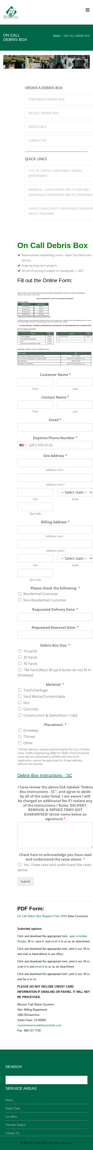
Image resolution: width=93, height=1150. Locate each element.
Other (28, 743)
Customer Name (55, 374)
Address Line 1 (55, 470)
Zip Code (35, 514)
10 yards (30, 651)
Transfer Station (15, 1125)
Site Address (55, 456)
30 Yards (30, 663)
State (75, 499)
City (35, 499)
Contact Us (12, 1133)
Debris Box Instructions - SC (45, 775)
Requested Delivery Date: (55, 609)
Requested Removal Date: (55, 627)
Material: (55, 684)
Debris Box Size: (55, 645)
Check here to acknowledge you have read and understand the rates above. (55, 857)
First (35, 389)
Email (55, 420)
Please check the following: (55, 588)
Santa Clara (12, 1108)
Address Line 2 (55, 484)
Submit (25, 881)
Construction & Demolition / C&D (50, 715)
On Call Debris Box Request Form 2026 (42, 916)
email (54, 941)
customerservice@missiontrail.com (39, 1025)
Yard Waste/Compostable (44, 696)
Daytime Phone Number (55, 438)
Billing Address (55, 522)
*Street (29, 736)
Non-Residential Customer (44, 600)
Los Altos (11, 1116)
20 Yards (30, 657)
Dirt (26, 702)
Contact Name (55, 397)
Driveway (30, 730)
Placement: (55, 725)
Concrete (30, 709)
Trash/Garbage (35, 690)
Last (75, 389)
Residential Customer (40, 593)
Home (56, 35)
